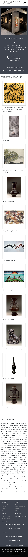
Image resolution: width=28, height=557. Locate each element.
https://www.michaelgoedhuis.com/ (15, 70)
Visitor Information (20, 506)
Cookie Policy (6, 518)
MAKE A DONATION (14, 528)
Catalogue (4, 506)
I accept (16, 554)
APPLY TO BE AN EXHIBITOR (14, 536)
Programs (17, 510)
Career (3, 510)
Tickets (17, 505)
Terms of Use (6, 516)
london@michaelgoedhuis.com (15, 67)
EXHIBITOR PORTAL (14, 540)
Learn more (23, 551)
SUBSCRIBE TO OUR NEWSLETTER (14, 524)
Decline (9, 554)
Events (17, 508)
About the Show (6, 505)
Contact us (4, 508)
